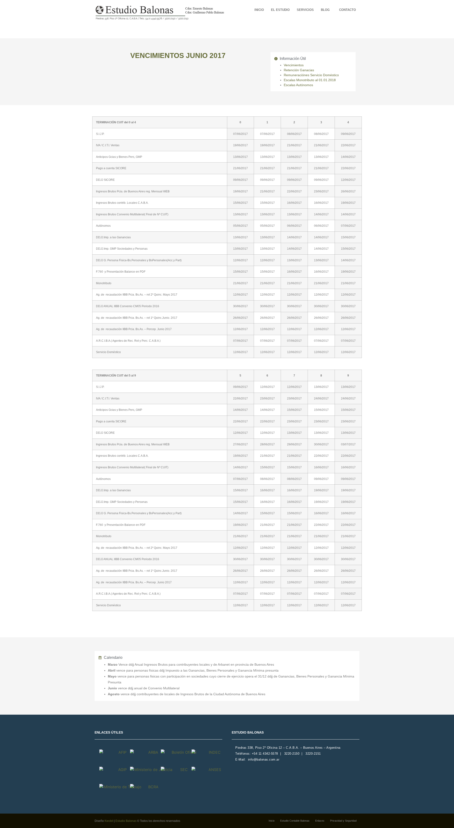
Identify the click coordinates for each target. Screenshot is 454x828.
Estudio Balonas (125, 821)
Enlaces (319, 820)
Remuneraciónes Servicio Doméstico (311, 75)
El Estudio (280, 10)
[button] (326, 10)
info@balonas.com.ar (263, 759)
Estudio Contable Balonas (295, 820)
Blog (325, 10)
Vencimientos (294, 65)
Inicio (259, 10)
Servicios (305, 10)
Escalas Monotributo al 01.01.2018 (310, 80)
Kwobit (109, 821)
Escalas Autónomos (298, 85)
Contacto (347, 10)
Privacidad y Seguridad (343, 820)
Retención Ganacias (299, 70)
